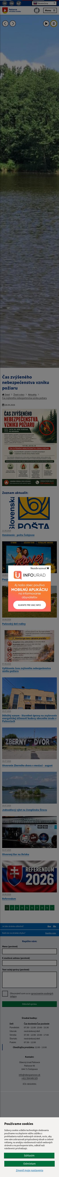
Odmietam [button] (29, 1163)
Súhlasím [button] (29, 1155)
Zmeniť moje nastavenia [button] (29, 1170)
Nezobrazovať (39, 568)
